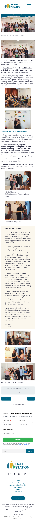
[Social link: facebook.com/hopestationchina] (10, 474)
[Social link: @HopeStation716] (25, 474)
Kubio (23, 519)
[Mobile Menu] (29, 5)
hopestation (4, 35)
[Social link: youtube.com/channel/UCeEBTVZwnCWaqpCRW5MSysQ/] (20, 474)
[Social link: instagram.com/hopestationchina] (15, 474)
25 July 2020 (14, 35)
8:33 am (22, 35)
